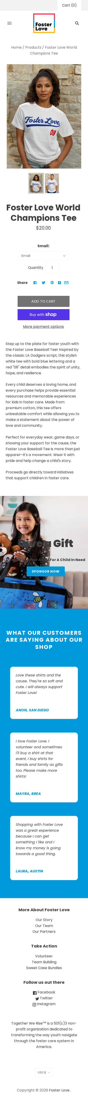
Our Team (44, 925)
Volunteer (44, 956)
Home (16, 47)
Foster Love (59, 1090)
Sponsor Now (46, 571)
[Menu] (9, 23)
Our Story (44, 919)
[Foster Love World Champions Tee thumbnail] (36, 183)
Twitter (46, 998)
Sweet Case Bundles (44, 967)
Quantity (35, 267)
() (69, 5)
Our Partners (44, 931)
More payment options (43, 326)
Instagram (46, 1003)
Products (33, 47)
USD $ (42, 1072)
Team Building (44, 962)
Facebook (46, 992)
